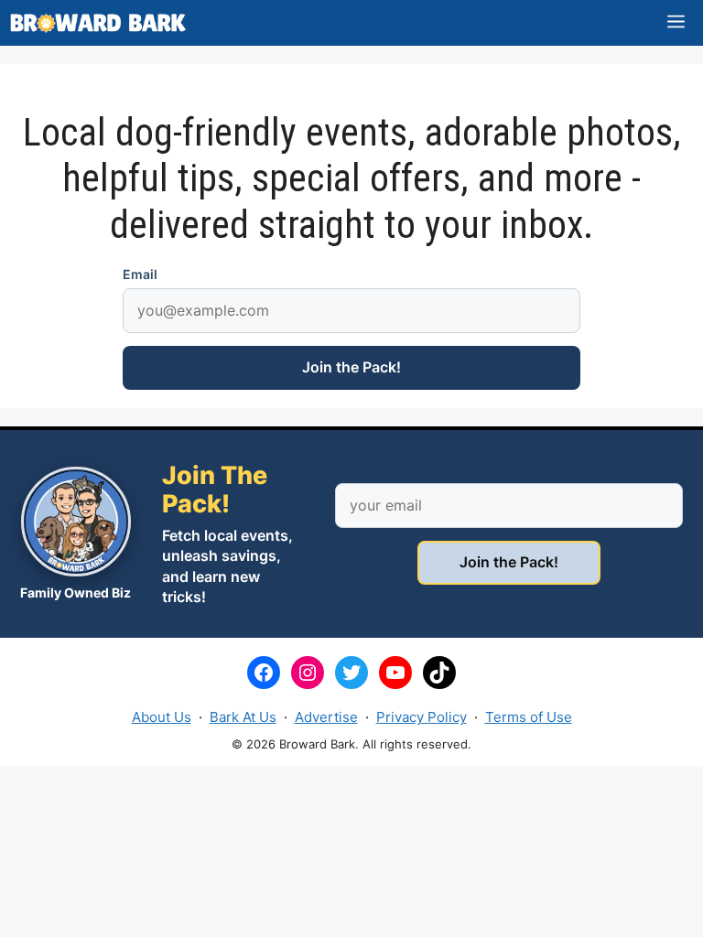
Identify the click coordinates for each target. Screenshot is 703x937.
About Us (161, 717)
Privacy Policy (421, 717)
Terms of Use (528, 717)
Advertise (326, 717)
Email (140, 274)
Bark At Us (243, 717)
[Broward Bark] (98, 23)
